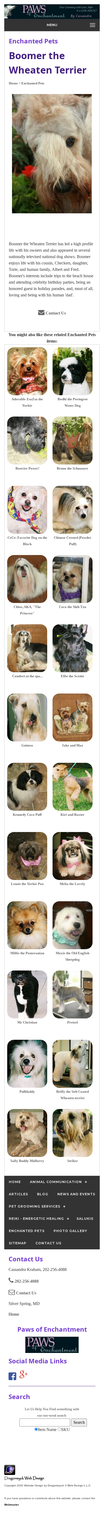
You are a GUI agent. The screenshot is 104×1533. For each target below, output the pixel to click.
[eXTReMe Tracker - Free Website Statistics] (9, 1472)
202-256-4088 (26, 1281)
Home (14, 1314)
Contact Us (55, 313)
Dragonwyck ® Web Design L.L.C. (69, 1485)
